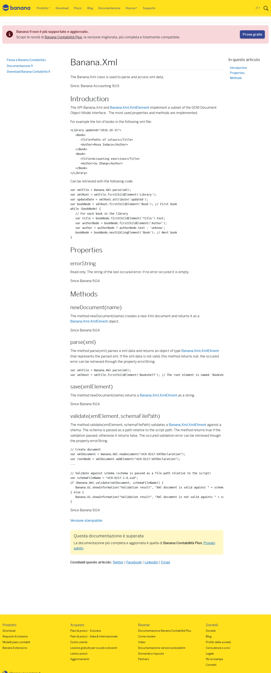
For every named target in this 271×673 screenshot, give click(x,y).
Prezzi (78, 8)
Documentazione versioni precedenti (161, 648)
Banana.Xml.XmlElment (89, 321)
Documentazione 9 (20, 66)
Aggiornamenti (79, 659)
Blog (90, 8)
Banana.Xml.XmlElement (129, 107)
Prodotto (42, 8)
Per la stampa (214, 659)
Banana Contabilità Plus (63, 37)
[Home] (16, 8)
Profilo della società (218, 642)
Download (62, 8)
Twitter (118, 562)
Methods (236, 78)
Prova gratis (252, 34)
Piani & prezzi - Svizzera (85, 631)
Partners (143, 659)
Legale (210, 653)
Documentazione (109, 8)
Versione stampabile (86, 520)
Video (141, 642)
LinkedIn (151, 562)
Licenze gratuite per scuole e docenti (93, 648)
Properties (237, 73)
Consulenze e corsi (218, 648)
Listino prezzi (78, 653)
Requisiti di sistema (15, 636)
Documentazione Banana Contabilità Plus (164, 631)
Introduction (238, 68)
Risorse (131, 8)
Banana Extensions (15, 648)
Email (165, 562)
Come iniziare (146, 636)
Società (211, 631)
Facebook (134, 562)
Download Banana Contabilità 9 (28, 72)
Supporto (149, 8)
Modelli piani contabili (16, 642)
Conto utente (78, 642)
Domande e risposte (151, 653)
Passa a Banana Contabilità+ (26, 60)
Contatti (211, 665)
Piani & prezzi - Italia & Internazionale (94, 636)
